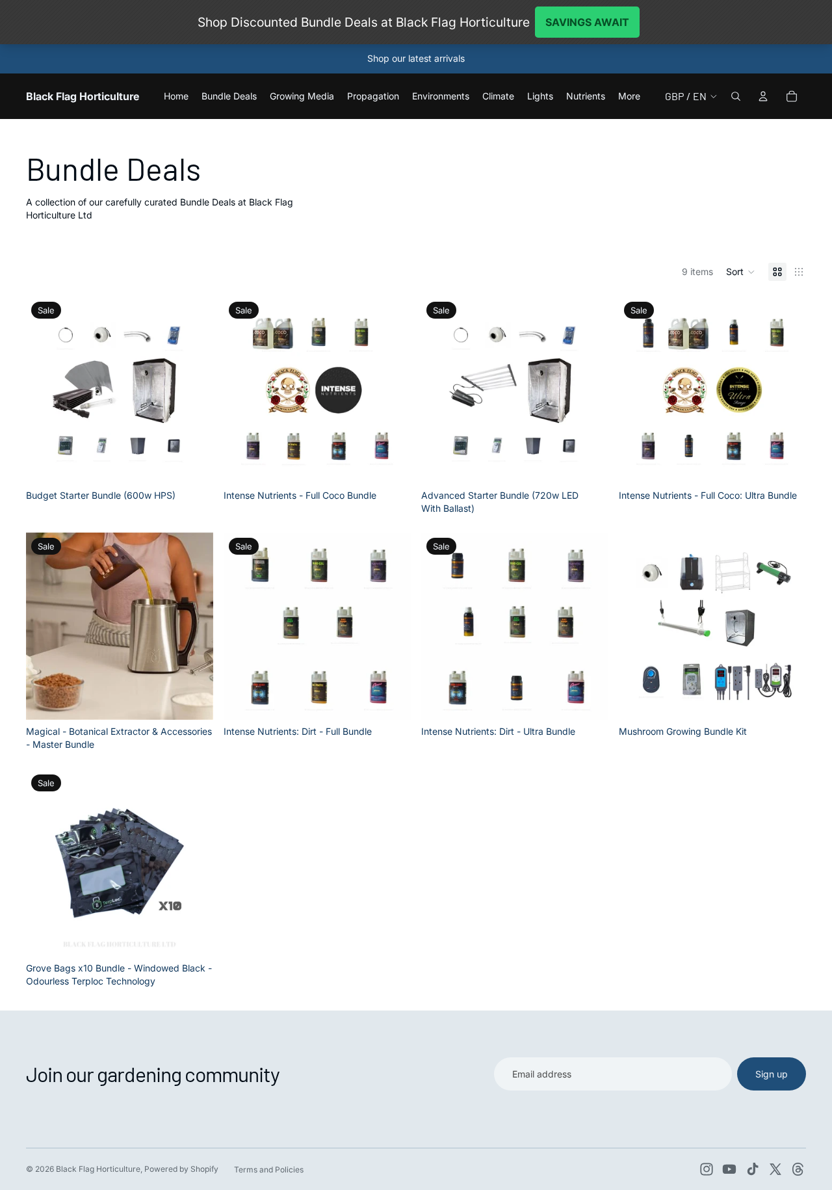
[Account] (763, 96)
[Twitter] (775, 1169)
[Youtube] (729, 1169)
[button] (740, 272)
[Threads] (798, 1169)
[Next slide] (193, 390)
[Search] (736, 96)
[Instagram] (706, 1169)
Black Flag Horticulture (98, 1169)
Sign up (771, 1073)
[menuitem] (629, 96)
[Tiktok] (752, 1169)
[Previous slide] (45, 390)
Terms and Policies (269, 1169)
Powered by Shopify (181, 1169)
